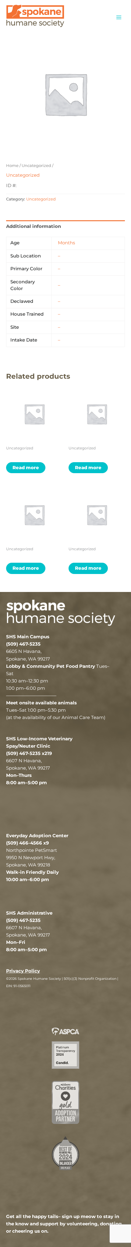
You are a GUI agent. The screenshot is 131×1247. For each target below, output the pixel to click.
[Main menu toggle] (119, 17)
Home (12, 165)
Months (66, 243)
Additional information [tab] (33, 226)
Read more (25, 467)
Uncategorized (36, 165)
